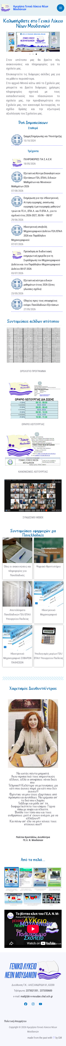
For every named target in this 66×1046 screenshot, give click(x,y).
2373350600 (46, 990)
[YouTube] (40, 1004)
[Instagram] (33, 1004)
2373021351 (32, 990)
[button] (10, 41)
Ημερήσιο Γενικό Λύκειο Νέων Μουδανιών (30, 8)
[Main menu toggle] (60, 8)
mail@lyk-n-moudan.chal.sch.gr (37, 996)
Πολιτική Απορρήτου (15, 1021)
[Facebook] (25, 1004)
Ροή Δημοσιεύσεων (33, 122)
